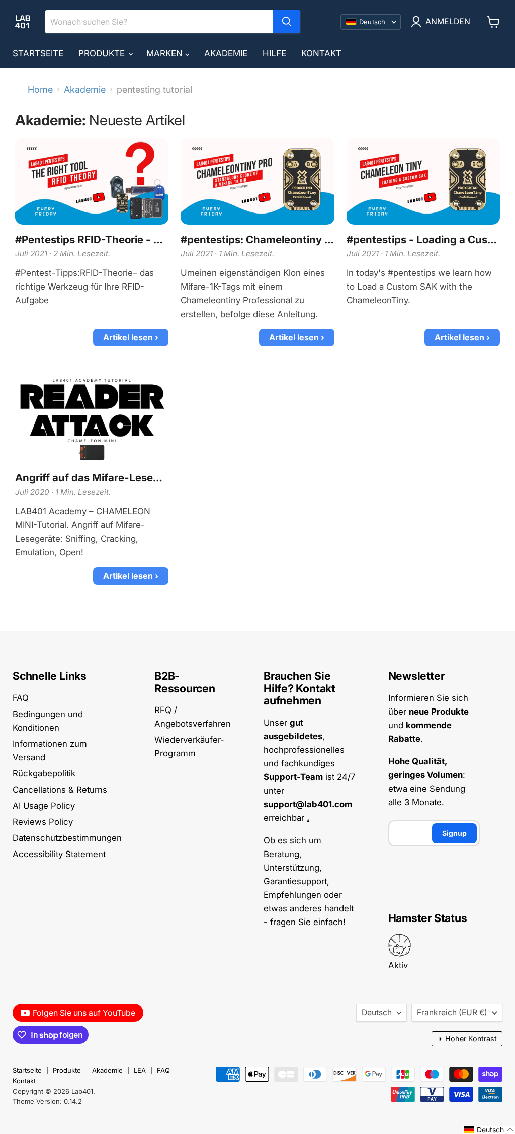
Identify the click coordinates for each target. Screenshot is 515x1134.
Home (40, 90)
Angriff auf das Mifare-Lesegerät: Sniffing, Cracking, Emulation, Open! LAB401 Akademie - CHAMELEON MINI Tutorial (91, 478)
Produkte (102, 53)
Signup (454, 833)
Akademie (225, 53)
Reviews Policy (43, 822)
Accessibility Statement (59, 854)
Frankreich (452, 1012)
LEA (140, 1070)
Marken (165, 53)
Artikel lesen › (130, 337)
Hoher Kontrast (467, 1038)
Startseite (38, 53)
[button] (489, 1130)
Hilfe (274, 53)
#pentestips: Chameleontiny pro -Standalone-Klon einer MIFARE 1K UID (257, 240)
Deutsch (377, 1012)
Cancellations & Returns (60, 790)
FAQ (21, 698)
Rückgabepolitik (44, 773)
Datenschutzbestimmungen (67, 838)
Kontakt (321, 53)
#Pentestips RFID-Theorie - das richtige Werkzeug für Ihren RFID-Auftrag (91, 240)
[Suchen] (286, 21)
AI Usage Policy (44, 806)
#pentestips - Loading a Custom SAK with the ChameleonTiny (423, 240)
